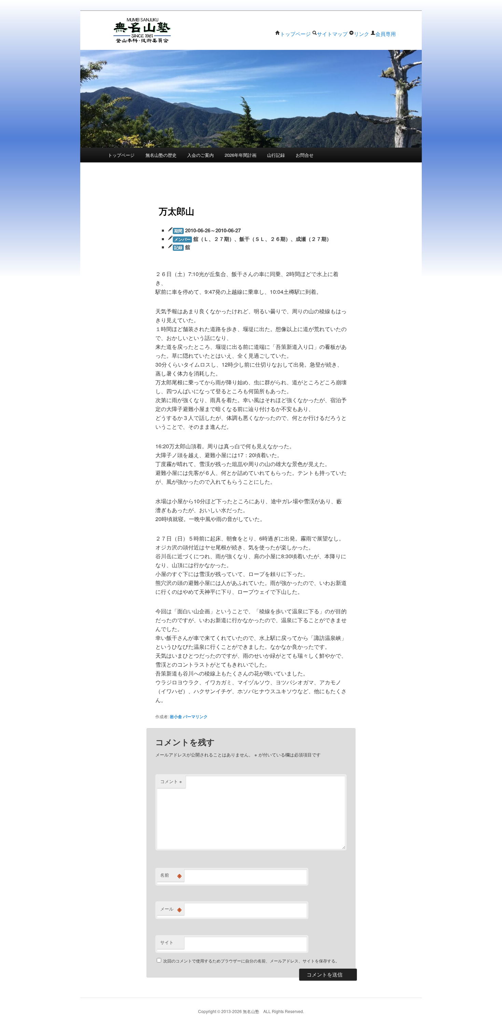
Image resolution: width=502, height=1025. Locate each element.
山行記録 (276, 155)
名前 (171, 875)
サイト (166, 942)
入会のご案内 (200, 155)
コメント (171, 781)
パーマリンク (195, 716)
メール (171, 908)
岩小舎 (176, 716)
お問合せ (304, 155)
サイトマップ (332, 33)
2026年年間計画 (240, 155)
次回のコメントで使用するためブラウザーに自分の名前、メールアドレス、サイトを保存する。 (251, 961)
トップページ (295, 33)
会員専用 (385, 33)
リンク (361, 33)
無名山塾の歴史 (161, 155)
